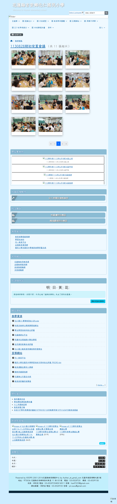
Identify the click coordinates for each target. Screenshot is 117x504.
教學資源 (17, 316)
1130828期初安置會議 (27, 46)
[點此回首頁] (58, 16)
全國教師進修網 (20, 264)
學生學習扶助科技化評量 (25, 330)
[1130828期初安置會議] (24, 57)
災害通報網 (19, 270)
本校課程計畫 (39, 28)
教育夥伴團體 (59, 21)
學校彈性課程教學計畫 (23, 402)
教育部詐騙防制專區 (23, 381)
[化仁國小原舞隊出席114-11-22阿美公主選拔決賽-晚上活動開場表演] (23, 429)
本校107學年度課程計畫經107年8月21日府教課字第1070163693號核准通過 (46, 410)
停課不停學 (91, 21)
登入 (101, 28)
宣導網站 (17, 353)
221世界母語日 (20, 28)
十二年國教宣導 (20, 404)
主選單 (14, 21)
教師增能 (18, 41)
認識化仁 (28, 21)
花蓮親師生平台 (21, 335)
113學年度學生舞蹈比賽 (70, 432)
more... (101, 385)
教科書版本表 (19, 399)
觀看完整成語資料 (98, 301)
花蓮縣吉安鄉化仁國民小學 (38, 5)
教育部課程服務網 (22, 237)
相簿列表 (18, 35)
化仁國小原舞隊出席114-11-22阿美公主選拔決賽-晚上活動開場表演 (23, 437)
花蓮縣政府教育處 (21, 262)
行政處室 (43, 21)
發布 (50, 28)
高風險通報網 (19, 267)
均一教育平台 (20, 242)
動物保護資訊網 (21, 372)
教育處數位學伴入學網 (24, 367)
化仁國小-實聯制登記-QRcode (27, 321)
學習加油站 (19, 239)
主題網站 (75, 21)
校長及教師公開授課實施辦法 (26, 325)
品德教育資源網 (21, 245)
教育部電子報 (19, 407)
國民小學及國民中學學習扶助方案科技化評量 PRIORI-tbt (38, 362)
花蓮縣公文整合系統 (23, 377)
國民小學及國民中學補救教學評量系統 (30, 248)
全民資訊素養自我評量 (24, 344)
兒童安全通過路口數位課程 (26, 340)
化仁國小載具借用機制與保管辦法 (28, 349)
